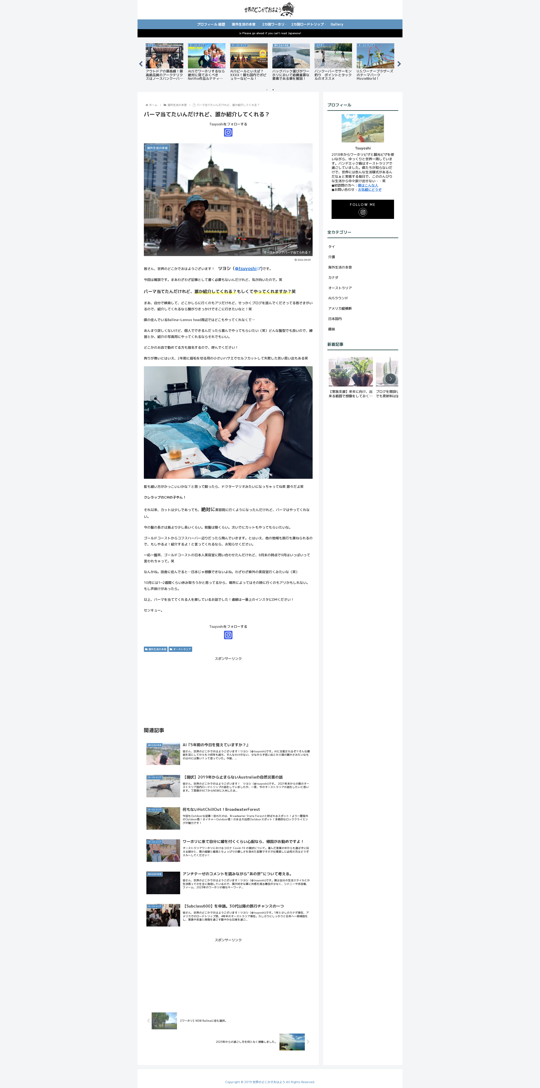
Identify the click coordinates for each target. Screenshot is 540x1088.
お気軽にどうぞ (370, 189)
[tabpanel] (164, 62)
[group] (351, 379)
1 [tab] (267, 90)
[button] (390, 378)
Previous (141, 63)
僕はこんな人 (368, 185)
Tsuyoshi (363, 148)
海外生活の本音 (157, 649)
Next (399, 63)
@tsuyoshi (246, 268)
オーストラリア (182, 649)
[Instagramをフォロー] (228, 132)
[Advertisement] (228, 691)
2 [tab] (273, 90)
